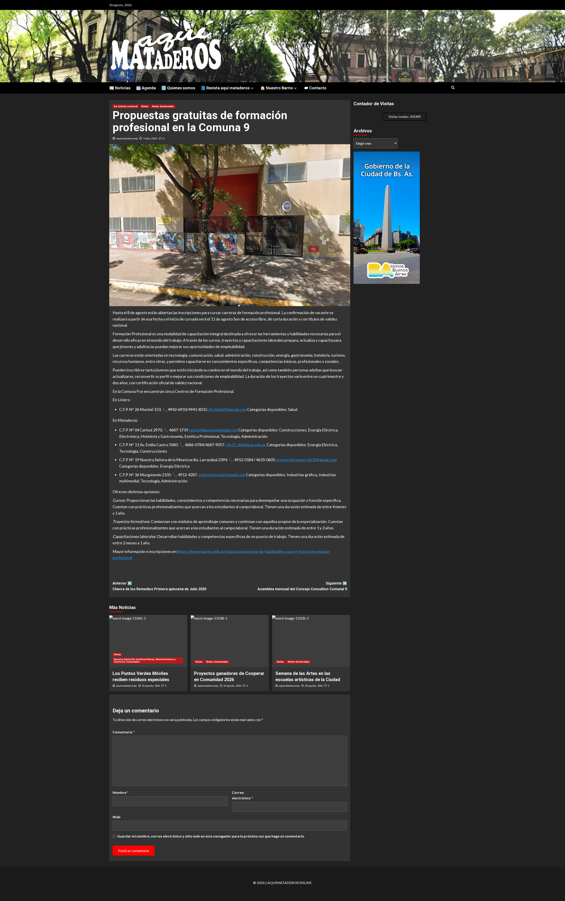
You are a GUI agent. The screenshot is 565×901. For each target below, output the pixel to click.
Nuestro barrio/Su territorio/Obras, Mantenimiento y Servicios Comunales (145, 660)
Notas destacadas (163, 106)
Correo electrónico (242, 795)
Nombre (120, 792)
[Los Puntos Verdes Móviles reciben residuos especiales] (148, 641)
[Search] (453, 88)
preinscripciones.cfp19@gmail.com (307, 459)
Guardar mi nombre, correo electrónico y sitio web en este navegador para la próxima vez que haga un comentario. (211, 836)
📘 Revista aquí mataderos (225, 88)
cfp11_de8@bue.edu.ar (246, 444)
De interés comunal (125, 106)
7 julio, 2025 (150, 138)
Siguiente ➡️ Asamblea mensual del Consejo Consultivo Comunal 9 (302, 586)
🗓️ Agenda (146, 88)
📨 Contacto (314, 88)
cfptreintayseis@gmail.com (221, 474)
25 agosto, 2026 (151, 685)
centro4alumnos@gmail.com (213, 429)
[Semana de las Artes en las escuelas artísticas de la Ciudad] (311, 641)
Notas (144, 106)
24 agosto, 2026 (232, 685)
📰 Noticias (119, 88)
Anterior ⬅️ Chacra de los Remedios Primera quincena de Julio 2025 (159, 586)
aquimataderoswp (127, 138)
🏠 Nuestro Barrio (276, 88)
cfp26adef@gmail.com (227, 409)
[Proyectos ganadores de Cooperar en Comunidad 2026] (230, 641)
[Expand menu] (252, 88)
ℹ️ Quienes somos (178, 88)
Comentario (124, 732)
